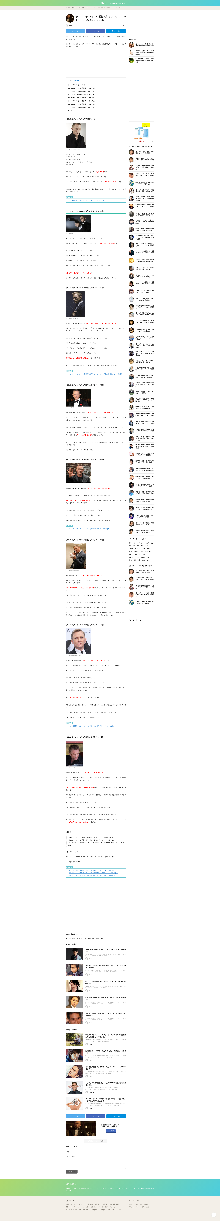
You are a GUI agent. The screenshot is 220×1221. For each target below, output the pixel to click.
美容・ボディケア (95, 1207)
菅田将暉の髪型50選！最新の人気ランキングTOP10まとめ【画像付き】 (145, 307)
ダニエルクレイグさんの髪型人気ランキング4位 (81, 97)
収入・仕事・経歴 (114, 1204)
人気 (85, 938)
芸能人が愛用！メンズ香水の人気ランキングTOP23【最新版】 (145, 454)
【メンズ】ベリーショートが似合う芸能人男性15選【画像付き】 (89, 529)
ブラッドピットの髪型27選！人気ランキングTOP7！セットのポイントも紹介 (145, 438)
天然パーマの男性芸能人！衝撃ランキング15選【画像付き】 (145, 531)
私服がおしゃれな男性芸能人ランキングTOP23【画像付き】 (145, 183)
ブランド (149, 560)
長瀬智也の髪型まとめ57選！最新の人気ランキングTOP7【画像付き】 (105, 1068)
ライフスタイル (114, 1207)
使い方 (143, 560)
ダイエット (138, 548)
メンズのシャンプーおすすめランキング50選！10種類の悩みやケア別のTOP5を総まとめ (105, 1100)
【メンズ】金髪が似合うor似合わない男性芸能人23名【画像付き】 (145, 260)
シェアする (96, 31)
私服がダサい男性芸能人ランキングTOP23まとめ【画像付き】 (145, 299)
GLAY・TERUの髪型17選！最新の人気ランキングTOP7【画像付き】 (105, 982)
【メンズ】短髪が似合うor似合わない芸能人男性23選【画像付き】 (145, 190)
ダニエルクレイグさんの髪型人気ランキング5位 (81, 101)
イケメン (143, 557)
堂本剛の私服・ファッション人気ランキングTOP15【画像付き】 (145, 407)
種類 (148, 557)
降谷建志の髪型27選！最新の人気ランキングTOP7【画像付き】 (145, 229)
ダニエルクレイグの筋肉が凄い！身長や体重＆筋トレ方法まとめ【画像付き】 (93, 873)
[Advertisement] (82, 63)
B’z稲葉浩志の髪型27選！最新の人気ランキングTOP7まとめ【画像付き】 (145, 237)
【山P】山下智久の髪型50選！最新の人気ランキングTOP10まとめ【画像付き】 (145, 198)
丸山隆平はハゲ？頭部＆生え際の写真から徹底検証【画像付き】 (105, 1052)
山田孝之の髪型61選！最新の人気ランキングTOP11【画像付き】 (105, 998)
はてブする (116, 31)
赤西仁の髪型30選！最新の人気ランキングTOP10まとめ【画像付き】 (145, 245)
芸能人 (97, 938)
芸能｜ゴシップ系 (105, 1209)
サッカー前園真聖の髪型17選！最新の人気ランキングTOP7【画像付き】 (145, 446)
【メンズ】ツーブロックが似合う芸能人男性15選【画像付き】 (145, 361)
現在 (144, 554)
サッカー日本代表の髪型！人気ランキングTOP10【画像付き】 (145, 516)
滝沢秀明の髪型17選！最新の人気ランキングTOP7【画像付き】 (145, 461)
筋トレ (143, 543)
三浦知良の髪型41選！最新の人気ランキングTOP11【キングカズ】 (145, 492)
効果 (148, 543)
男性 (142, 551)
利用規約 (146, 1204)
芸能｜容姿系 (95, 1209)
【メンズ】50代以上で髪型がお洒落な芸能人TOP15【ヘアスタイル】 (145, 384)
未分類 (67, 1204)
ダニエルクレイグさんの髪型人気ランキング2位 (81, 91)
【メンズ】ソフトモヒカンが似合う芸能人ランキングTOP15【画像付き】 (145, 345)
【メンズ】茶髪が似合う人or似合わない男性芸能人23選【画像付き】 (145, 314)
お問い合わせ (145, 1207)
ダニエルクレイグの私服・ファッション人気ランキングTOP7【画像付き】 (92, 870)
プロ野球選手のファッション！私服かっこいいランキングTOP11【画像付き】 (145, 338)
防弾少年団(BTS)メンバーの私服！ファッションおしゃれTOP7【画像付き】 (145, 353)
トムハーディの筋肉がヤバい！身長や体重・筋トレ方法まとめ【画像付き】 (92, 875)
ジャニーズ (148, 551)
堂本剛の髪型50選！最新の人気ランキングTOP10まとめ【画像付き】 (145, 206)
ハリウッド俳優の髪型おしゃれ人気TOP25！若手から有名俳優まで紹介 (105, 1084)
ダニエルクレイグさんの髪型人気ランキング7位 (81, 107)
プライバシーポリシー (134, 1207)
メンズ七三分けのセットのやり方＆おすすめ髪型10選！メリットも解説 (91, 726)
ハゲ (140, 554)
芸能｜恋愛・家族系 (84, 1209)
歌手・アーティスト (134, 557)
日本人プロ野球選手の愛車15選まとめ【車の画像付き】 (145, 392)
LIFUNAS (102, 3)
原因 (135, 560)
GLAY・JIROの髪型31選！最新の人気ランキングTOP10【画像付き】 (145, 322)
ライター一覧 (138, 1204)
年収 (139, 560)
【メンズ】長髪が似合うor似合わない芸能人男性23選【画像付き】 (145, 214)
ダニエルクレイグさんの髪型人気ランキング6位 (81, 104)
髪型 (102, 938)
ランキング (79, 938)
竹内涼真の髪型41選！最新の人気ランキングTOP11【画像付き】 (145, 477)
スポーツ (131, 554)
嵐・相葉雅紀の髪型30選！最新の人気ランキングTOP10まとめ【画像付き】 (145, 399)
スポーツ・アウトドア (71, 1209)
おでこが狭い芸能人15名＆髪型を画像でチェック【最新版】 (145, 152)
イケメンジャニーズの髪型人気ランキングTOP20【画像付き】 (145, 291)
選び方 (130, 551)
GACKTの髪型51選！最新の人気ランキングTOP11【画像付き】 (145, 330)
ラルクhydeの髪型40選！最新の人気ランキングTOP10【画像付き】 (145, 369)
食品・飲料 (98, 1204)
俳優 (144, 548)
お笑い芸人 (137, 551)
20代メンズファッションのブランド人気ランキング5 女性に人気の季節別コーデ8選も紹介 (105, 1036)
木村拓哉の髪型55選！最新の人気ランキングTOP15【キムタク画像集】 (145, 167)
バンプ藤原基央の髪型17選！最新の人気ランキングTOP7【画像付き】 (145, 423)
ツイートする (75, 31)
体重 (138, 545)
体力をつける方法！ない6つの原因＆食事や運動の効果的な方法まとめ (145, 60)
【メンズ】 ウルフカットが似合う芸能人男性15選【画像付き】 (145, 268)
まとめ (70, 110)
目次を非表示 (76, 80)
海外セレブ (91, 938)
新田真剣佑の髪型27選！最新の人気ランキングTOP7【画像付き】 (145, 376)
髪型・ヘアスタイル (71, 1207)
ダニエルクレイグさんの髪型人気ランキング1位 (81, 88)
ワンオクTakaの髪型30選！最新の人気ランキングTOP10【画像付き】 (145, 252)
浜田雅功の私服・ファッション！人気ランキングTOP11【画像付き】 (145, 159)
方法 (136, 554)
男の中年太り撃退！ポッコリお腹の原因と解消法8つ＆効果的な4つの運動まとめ (145, 52)
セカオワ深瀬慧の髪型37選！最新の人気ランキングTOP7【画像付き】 (145, 415)
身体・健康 (105, 1207)
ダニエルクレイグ (70, 938)
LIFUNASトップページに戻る (96, 1141)
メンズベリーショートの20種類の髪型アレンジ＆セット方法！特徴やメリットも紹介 (95, 374)
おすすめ (131, 548)
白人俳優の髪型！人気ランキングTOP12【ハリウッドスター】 (88, 200)
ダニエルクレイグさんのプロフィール (78, 85)
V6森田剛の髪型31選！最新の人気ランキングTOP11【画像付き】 (145, 469)
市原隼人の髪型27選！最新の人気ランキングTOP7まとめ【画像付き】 (105, 1014)
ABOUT (131, 1204)
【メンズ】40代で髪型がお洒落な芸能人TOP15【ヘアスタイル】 (145, 523)
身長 (130, 545)
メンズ (146, 545)
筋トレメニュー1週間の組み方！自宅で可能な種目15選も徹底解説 (145, 44)
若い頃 (130, 560)
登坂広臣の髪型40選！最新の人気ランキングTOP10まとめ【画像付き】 (145, 430)
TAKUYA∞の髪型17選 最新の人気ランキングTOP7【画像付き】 (105, 950)
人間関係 (105, 1204)
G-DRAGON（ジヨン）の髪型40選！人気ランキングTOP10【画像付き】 (145, 221)
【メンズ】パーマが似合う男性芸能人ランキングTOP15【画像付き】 (145, 175)
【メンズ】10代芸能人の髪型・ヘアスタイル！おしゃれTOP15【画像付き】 (105, 966)
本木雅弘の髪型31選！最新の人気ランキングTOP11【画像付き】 (145, 500)
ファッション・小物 (83, 1207)
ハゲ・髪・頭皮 (89, 1204)
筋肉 (152, 543)
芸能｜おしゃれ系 (116, 1209)
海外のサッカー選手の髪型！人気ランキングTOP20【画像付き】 (145, 508)
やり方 (148, 548)
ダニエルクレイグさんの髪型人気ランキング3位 (81, 94)
